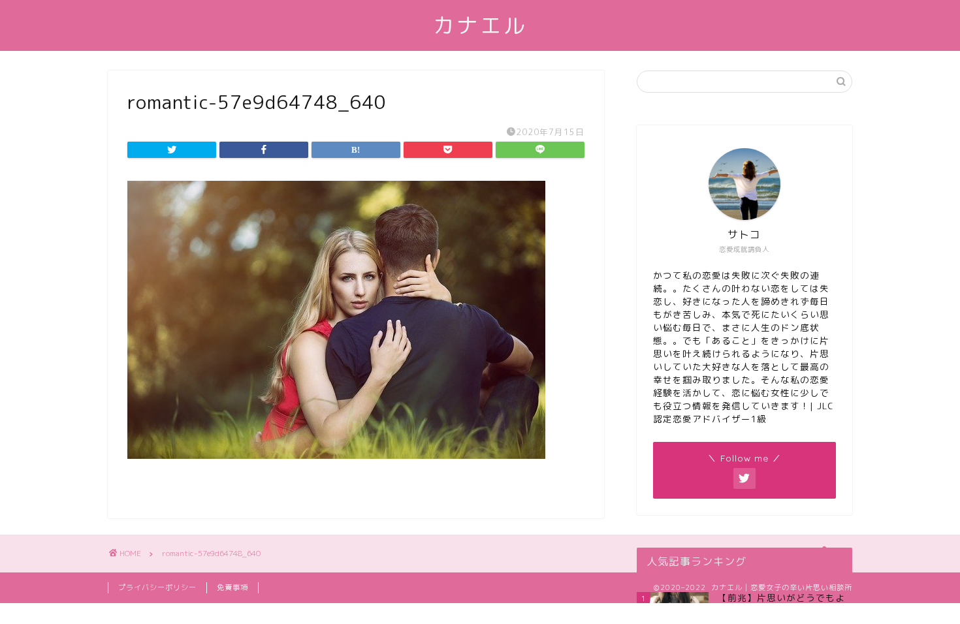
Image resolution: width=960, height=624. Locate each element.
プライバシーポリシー (157, 587)
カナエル (480, 25)
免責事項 (232, 587)
